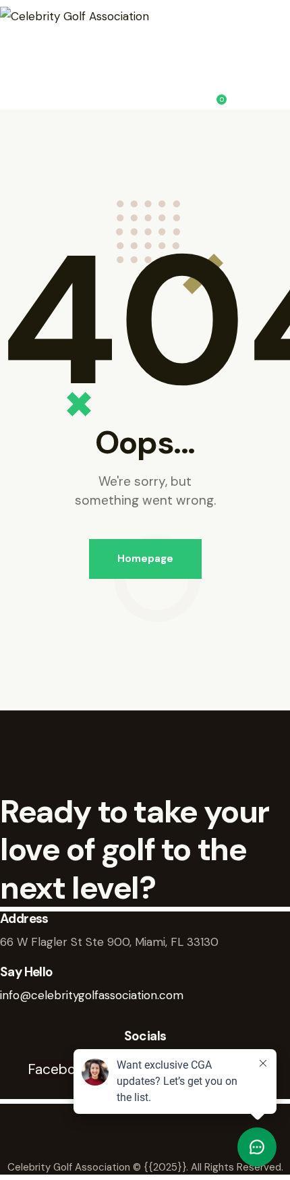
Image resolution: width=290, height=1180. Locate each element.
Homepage (145, 558)
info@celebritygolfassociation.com (91, 995)
